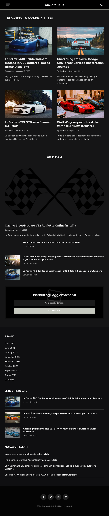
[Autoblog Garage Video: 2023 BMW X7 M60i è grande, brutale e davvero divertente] (12, 432)
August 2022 (10, 375)
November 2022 (12, 361)
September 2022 (13, 370)
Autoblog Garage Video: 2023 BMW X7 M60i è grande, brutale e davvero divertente (60, 430)
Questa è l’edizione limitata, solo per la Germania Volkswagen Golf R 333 (60, 413)
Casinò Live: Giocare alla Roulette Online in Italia (40, 225)
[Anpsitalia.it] (54, 4)
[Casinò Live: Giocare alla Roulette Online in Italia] (54, 192)
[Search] (101, 5)
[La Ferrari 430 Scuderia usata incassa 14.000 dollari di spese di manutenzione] (28, 41)
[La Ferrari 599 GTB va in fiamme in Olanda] (28, 104)
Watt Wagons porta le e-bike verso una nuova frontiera (78, 124)
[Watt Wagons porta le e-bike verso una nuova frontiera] (80, 104)
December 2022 (12, 357)
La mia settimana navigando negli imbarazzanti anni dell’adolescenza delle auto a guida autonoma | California (63, 258)
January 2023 (11, 352)
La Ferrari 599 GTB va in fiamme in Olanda (28, 124)
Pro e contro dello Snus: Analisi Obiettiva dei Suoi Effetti (51, 242)
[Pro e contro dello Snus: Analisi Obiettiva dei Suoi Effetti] (12, 246)
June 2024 (10, 348)
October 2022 (11, 366)
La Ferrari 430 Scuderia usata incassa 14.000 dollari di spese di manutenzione (27, 63)
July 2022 (9, 379)
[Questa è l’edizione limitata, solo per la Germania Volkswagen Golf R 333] (12, 417)
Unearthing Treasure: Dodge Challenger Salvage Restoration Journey (80, 63)
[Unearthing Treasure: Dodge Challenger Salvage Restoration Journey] (80, 41)
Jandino (10, 71)
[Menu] (8, 5)
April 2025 (9, 343)
